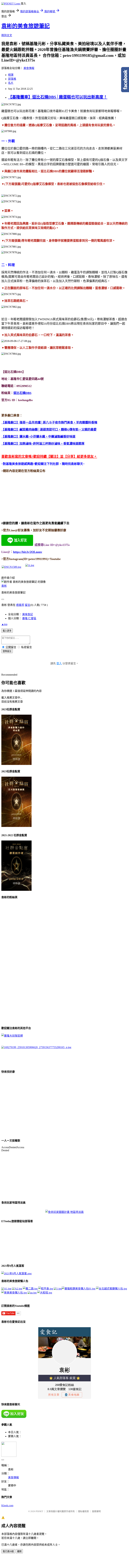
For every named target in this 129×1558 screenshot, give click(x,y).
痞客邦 (20, 605)
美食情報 (29, 68)
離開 (19, 1551)
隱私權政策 (83, 1511)
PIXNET (39, 1511)
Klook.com (7, 1505)
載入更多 (7, 631)
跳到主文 (6, 35)
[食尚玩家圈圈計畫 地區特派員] (64, 1212)
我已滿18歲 (8, 1551)
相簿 (10, 74)
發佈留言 (7, 651)
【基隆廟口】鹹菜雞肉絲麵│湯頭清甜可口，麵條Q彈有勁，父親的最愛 (49, 429)
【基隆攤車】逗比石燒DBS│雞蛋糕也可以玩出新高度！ (57, 97)
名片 (10, 82)
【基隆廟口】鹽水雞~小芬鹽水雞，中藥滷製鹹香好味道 (38, 436)
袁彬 (4, 585)
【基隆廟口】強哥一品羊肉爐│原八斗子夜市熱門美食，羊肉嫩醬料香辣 (49, 422)
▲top (4, 624)
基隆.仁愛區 (29, 618)
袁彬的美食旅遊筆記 (25, 26)
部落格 (12, 78)
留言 (27, 605)
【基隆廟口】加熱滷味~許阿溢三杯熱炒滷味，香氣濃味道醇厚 (42, 443)
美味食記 (27, 614)
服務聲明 (96, 1511)
